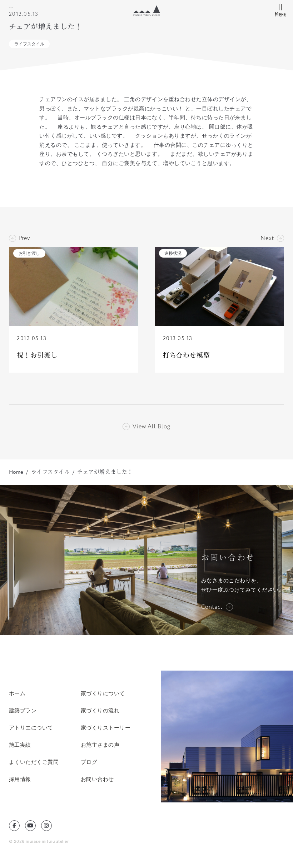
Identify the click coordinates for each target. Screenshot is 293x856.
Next (267, 238)
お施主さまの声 (100, 744)
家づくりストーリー (106, 727)
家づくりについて (103, 693)
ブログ (89, 761)
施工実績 (20, 744)
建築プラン (23, 710)
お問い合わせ (97, 779)
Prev (24, 238)
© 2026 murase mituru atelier (39, 841)
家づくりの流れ (100, 710)
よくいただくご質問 (34, 761)
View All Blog (151, 426)
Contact (212, 607)
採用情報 (20, 779)
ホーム (17, 693)
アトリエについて (31, 727)
